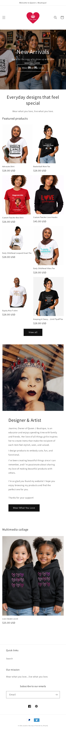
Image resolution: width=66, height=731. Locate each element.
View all (33, 332)
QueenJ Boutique (29, 725)
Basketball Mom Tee (41, 166)
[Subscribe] (56, 694)
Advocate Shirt (8, 166)
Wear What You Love (33, 67)
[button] (3, 17)
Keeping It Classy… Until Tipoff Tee (48, 319)
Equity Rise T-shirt (9, 310)
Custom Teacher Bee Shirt (12, 217)
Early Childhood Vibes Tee (44, 268)
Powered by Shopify (41, 725)
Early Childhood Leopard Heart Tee (17, 253)
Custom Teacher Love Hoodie (45, 217)
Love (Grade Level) (10, 619)
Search (9, 658)
